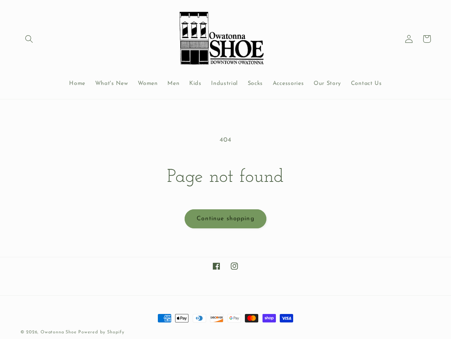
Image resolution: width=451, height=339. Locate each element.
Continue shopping (225, 219)
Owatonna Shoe (58, 332)
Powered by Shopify (101, 332)
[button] (29, 39)
